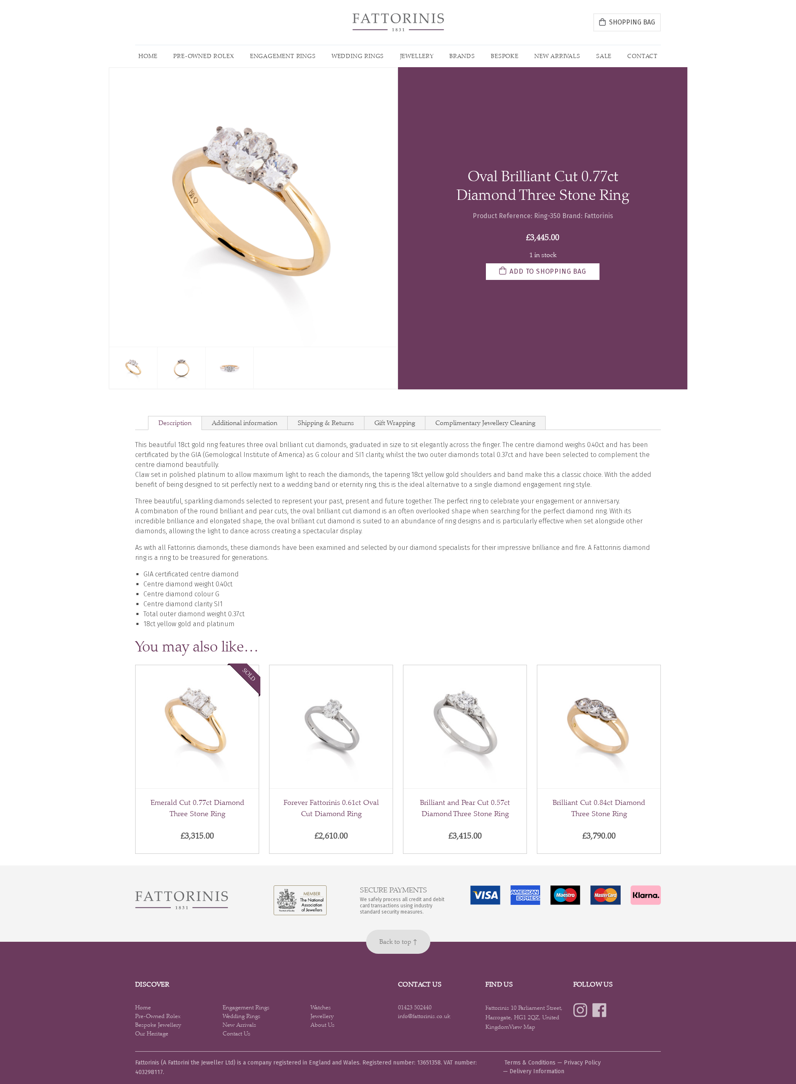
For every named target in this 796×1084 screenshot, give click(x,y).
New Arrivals (557, 56)
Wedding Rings (358, 56)
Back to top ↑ (398, 941)
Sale (604, 56)
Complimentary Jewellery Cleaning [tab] (485, 423)
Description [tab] (175, 423)
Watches (321, 1007)
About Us (323, 1024)
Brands (462, 56)
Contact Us (236, 1033)
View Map (522, 1027)
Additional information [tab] (244, 423)
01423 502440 (415, 1007)
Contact (642, 56)
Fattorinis (598, 216)
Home (148, 56)
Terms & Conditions (530, 1062)
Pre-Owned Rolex (203, 56)
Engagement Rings (283, 56)
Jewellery (417, 56)
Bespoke (505, 56)
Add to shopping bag (548, 271)
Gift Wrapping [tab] (394, 423)
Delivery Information (537, 1071)
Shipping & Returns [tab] (326, 423)
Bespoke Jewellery (158, 1024)
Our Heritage (151, 1033)
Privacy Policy (582, 1062)
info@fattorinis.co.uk (424, 1016)
